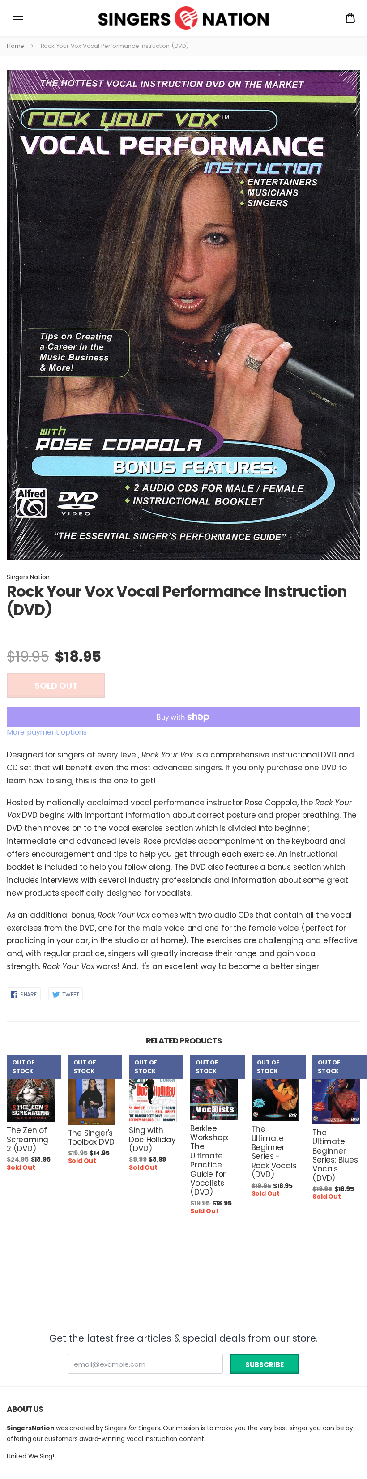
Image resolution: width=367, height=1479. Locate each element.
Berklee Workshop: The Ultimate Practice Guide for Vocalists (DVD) (209, 1160)
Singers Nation (28, 577)
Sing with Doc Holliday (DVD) (152, 1139)
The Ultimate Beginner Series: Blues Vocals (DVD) (335, 1155)
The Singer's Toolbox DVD (91, 1137)
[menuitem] (350, 18)
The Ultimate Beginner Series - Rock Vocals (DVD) (274, 1151)
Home (15, 46)
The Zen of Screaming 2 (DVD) (27, 1139)
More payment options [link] (47, 732)
